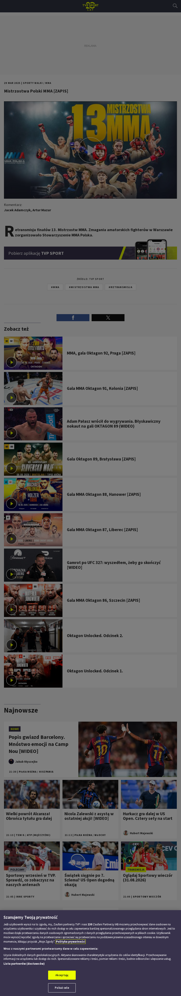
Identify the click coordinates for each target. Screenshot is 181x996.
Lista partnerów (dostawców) (24, 964)
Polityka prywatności (70, 941)
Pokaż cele (62, 988)
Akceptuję (61, 975)
